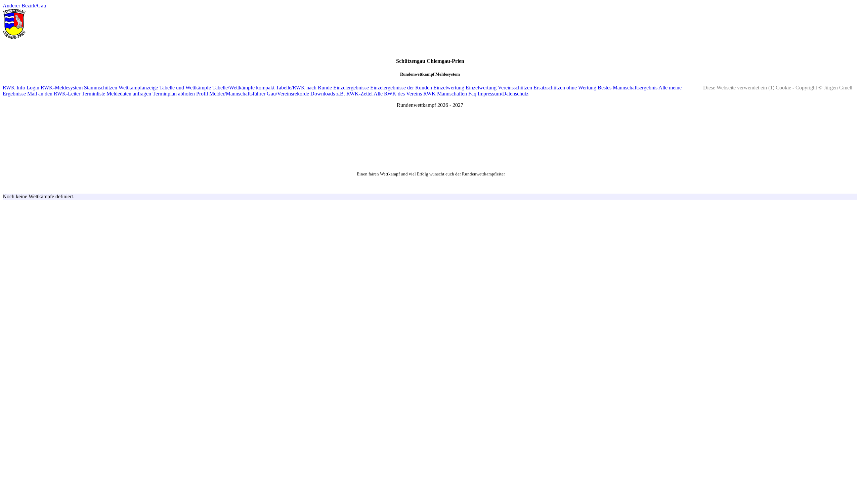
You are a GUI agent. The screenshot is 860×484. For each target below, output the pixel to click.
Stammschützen (100, 87)
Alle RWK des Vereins (397, 93)
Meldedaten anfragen (128, 93)
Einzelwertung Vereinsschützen (498, 87)
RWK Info (14, 87)
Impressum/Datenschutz (502, 93)
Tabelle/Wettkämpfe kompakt (242, 87)
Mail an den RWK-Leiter (53, 93)
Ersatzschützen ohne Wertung (564, 87)
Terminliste (92, 93)
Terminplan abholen (173, 93)
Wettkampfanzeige (137, 87)
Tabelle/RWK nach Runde (303, 87)
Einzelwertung (448, 87)
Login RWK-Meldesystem (55, 87)
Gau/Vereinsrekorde (287, 93)
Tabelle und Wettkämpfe (184, 87)
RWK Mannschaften (444, 93)
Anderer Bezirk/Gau (24, 5)
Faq (471, 93)
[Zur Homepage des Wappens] (14, 37)
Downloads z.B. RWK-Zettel (341, 93)
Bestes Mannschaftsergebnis (626, 87)
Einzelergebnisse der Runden (400, 87)
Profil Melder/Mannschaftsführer (230, 93)
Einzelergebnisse (350, 87)
